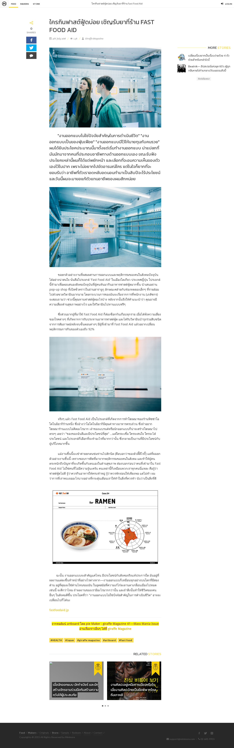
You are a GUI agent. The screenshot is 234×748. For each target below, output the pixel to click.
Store (36, 4)
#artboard (109, 640)
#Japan (69, 640)
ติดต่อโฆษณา (204, 78)
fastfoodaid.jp (59, 610)
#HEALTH (56, 640)
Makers (24, 4)
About (87, 732)
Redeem (76, 732)
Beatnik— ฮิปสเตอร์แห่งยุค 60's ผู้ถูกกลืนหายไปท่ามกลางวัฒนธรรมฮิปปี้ (209, 68)
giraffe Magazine (119, 628)
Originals (44, 732)
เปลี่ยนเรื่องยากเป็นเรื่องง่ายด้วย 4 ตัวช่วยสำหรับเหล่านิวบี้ (208, 57)
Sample (65, 732)
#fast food (125, 640)
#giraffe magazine (88, 640)
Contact (98, 732)
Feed (13, 4)
